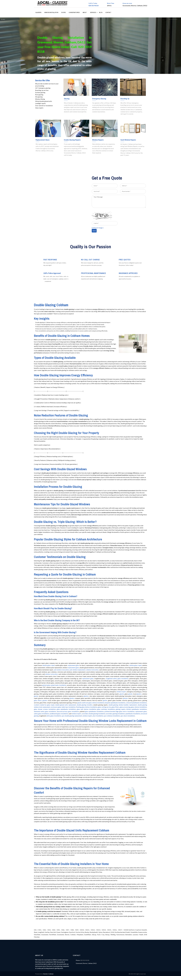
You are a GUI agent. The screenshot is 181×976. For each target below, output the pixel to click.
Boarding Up (124, 98)
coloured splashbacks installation (136, 703)
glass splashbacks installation (66, 709)
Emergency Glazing (99, 98)
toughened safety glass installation (117, 678)
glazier (122, 694)
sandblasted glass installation (59, 713)
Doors (63, 12)
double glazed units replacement (65, 705)
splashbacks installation (132, 713)
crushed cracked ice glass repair (44, 705)
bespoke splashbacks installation (115, 703)
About (85, 12)
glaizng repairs (120, 709)
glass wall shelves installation (86, 709)
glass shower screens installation (45, 709)
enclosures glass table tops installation (63, 707)
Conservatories (74, 12)
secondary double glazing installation (93, 713)
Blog (100, 12)
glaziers (139, 694)
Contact (108, 12)
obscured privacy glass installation (68, 711)
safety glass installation (41, 713)
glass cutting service (104, 707)
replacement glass (73, 665)
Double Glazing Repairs (72, 140)
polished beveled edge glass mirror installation (119, 711)
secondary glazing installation (115, 713)
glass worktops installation (106, 709)
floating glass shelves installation (86, 707)
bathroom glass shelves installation (93, 703)
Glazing (66, 98)
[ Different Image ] (97, 228)
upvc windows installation (112, 716)
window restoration (92, 670)
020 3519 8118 (93, 5)
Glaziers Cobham (48, 974)
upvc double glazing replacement (72, 716)
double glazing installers (85, 705)
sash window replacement (77, 670)
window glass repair (48, 665)
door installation (98, 716)
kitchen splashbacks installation (136, 709)
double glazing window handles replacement (123, 705)
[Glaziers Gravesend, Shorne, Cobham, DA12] (53, 3)
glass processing (125, 707)
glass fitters (38, 700)
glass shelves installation (139, 707)
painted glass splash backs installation (54, 685)
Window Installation (51, 12)
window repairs (121, 691)
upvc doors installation (128, 716)
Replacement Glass (42, 140)
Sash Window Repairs (128, 140)
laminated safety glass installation (45, 711)
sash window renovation (61, 670)
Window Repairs (98, 140)
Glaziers (38, 12)
